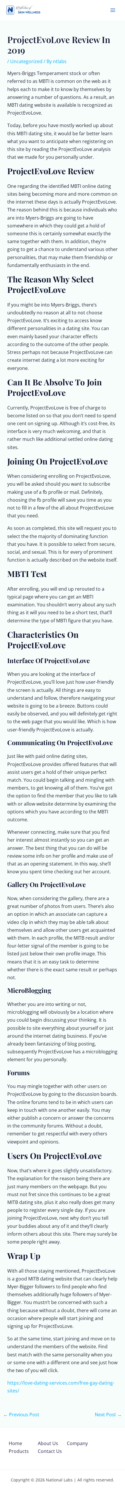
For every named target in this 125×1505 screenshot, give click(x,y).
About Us (48, 1443)
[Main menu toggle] (112, 10)
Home (15, 1443)
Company (77, 1443)
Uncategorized (26, 61)
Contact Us (50, 1451)
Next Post (108, 1414)
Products (19, 1451)
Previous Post (21, 1414)
